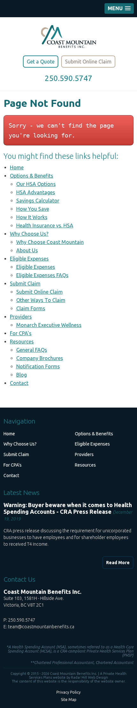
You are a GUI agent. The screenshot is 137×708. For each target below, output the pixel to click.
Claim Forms (30, 308)
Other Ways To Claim (40, 300)
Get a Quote (40, 61)
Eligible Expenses (29, 259)
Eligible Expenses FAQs (42, 275)
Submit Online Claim (88, 61)
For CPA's (21, 333)
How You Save (32, 209)
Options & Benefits (31, 176)
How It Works (31, 217)
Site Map (68, 699)
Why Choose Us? (29, 234)
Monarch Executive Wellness (49, 325)
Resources (22, 341)
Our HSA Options (36, 184)
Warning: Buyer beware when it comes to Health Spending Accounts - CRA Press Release (68, 508)
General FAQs (31, 350)
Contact (19, 383)
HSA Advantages (35, 192)
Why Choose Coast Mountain (50, 242)
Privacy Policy (68, 692)
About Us (27, 250)
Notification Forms (38, 366)
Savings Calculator (37, 200)
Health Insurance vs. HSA (44, 225)
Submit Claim (25, 283)
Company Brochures (39, 358)
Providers (21, 317)
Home (17, 167)
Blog (21, 375)
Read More (118, 562)
